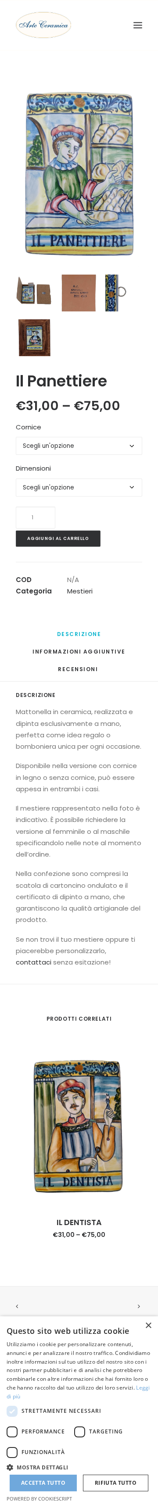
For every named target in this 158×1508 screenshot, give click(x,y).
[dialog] (79, 1412)
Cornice (28, 427)
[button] (79, 1467)
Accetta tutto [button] (43, 1483)
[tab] (79, 638)
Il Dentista (79, 1222)
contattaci (33, 962)
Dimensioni (33, 468)
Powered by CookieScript (39, 1498)
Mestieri (80, 591)
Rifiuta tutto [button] (115, 1483)
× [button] (148, 1325)
